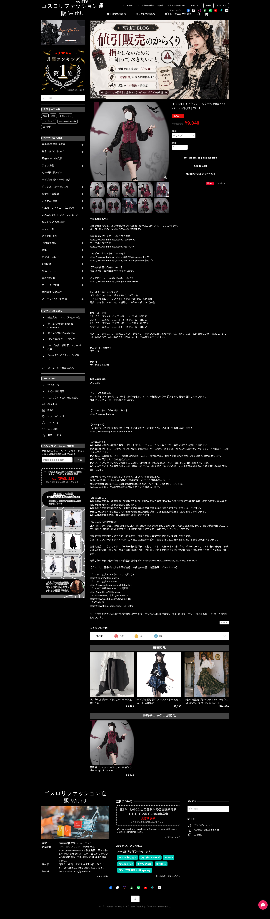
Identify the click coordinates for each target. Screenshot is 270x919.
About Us (195, 5)
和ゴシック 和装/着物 (53, 222)
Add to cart (200, 165)
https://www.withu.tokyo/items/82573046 (112, 257)
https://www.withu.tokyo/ (103, 414)
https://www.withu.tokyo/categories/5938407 (114, 281)
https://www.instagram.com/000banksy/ (111, 431)
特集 (44, 250)
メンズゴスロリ (50, 257)
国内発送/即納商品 (52, 292)
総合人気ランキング (53, 151)
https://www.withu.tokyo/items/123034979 (112, 239)
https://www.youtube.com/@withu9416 (110, 599)
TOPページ (129, 5)
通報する (224, 623)
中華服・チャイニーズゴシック (59, 208)
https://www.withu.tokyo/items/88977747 (112, 246)
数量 (174, 142)
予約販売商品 (49, 243)
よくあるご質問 (147, 5)
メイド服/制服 (49, 236)
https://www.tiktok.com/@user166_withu (112, 606)
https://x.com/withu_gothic (104, 578)
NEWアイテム (49, 271)
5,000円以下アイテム (53, 172)
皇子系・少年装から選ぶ (178, 14)
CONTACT (221, 5)
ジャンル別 (48, 165)
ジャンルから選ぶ (145, 14)
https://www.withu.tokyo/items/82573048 (112, 260)
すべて (99, 636)
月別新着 (47, 264)
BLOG (208, 5)
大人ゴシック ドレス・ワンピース (60, 215)
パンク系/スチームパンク (55, 186)
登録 (79, 460)
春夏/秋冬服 (48, 278)
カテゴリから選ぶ (116, 14)
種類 (174, 131)
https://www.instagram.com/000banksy (111, 585)
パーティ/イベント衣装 (54, 299)
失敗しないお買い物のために (172, 5)
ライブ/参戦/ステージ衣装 (56, 179)
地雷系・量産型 (50, 193)
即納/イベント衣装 (52, 158)
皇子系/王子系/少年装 (54, 144)
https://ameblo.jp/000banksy (105, 592)
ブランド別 (48, 229)
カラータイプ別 (50, 285)
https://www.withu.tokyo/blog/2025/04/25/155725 (170, 560)
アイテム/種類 (49, 200)
